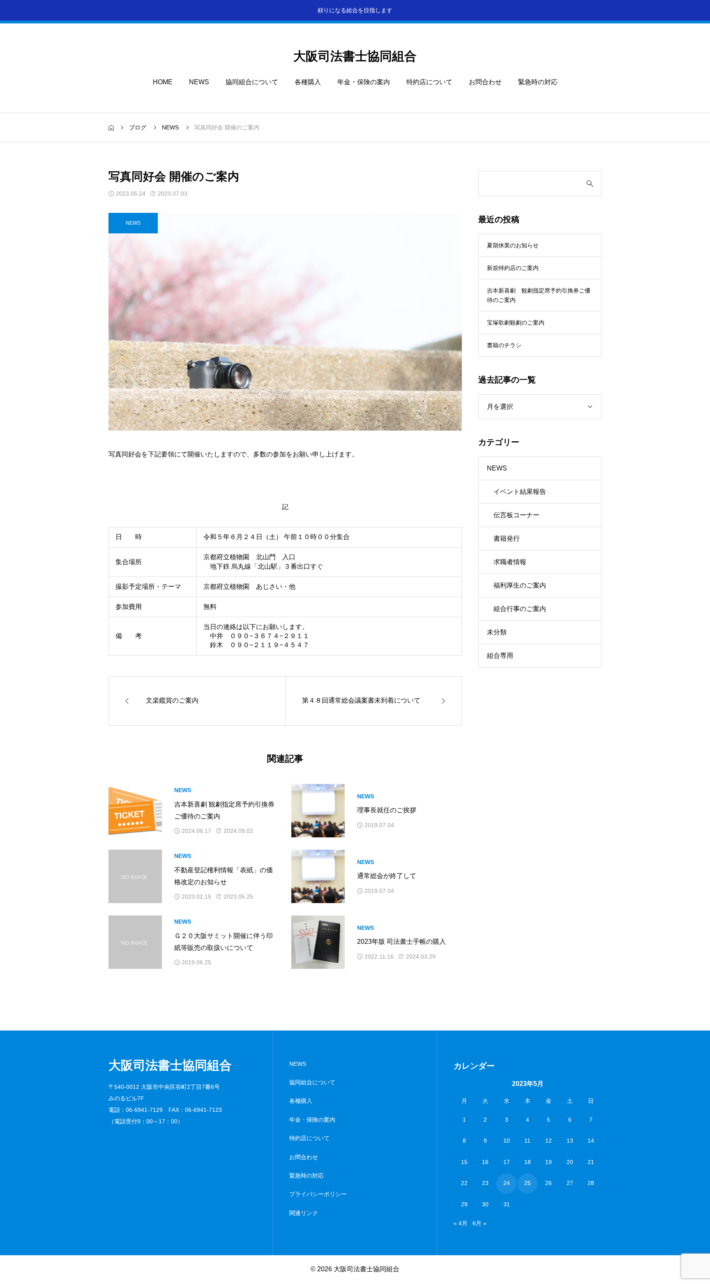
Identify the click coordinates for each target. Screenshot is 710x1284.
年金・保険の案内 (363, 81)
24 (506, 1183)
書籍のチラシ (507, 345)
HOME (163, 81)
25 (527, 1183)
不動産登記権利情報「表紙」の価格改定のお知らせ (223, 876)
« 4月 (461, 1223)
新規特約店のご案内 (513, 268)
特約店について (429, 81)
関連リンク (303, 1213)
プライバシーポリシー (318, 1194)
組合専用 (500, 655)
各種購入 (308, 81)
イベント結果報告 (519, 491)
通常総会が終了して (386, 875)
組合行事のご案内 (519, 608)
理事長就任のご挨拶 (386, 810)
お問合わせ (485, 81)
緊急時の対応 (538, 81)
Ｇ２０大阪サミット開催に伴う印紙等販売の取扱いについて (223, 941)
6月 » (479, 1223)
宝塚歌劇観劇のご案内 (515, 322)
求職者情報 (509, 561)
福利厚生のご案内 (519, 585)
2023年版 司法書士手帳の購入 (401, 941)
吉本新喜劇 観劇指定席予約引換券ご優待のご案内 (224, 810)
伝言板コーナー (516, 515)
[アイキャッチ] (135, 810)
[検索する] (590, 183)
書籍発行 (506, 538)
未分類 (497, 632)
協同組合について (252, 81)
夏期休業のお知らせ (513, 245)
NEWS (199, 81)
